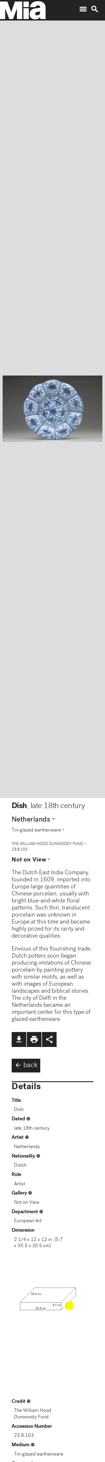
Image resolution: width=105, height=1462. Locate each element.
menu (83, 9)
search (94, 9)
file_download (19, 1039)
